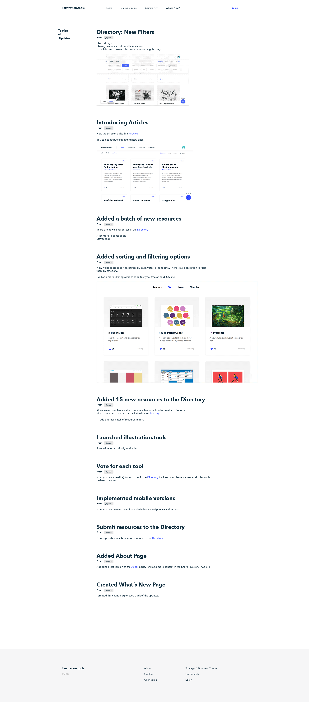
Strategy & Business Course (201, 668)
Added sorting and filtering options (143, 256)
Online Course (129, 7)
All (59, 34)
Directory (142, 229)
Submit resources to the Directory (141, 527)
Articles (133, 133)
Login (235, 8)
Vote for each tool (120, 466)
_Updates (64, 38)
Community (151, 7)
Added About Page (122, 555)
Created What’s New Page (131, 584)
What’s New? (173, 7)
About (134, 566)
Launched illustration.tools (132, 437)
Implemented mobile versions (136, 498)
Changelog (150, 679)
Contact (148, 674)
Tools (109, 7)
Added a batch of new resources (139, 218)
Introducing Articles (123, 122)
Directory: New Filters (125, 32)
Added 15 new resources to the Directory (151, 399)
